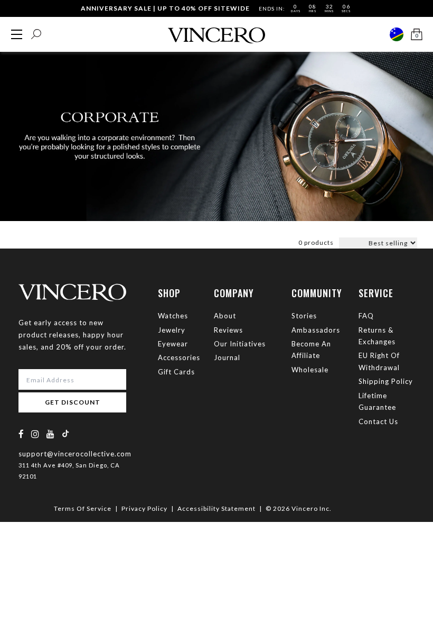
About (225, 315)
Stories (304, 315)
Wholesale (309, 369)
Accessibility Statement (216, 508)
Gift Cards (176, 372)
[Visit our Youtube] (50, 433)
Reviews (228, 330)
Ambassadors (315, 330)
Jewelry (171, 330)
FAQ (366, 315)
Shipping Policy (386, 381)
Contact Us (378, 421)
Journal (227, 357)
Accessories (179, 357)
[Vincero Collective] (216, 30)
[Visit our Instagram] (35, 433)
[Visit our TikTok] (65, 433)
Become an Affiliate (311, 349)
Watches (173, 315)
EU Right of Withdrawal (379, 361)
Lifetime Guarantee (377, 401)
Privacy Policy (144, 508)
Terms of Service (82, 508)
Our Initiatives (240, 343)
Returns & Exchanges (377, 336)
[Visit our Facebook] (21, 433)
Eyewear (173, 343)
